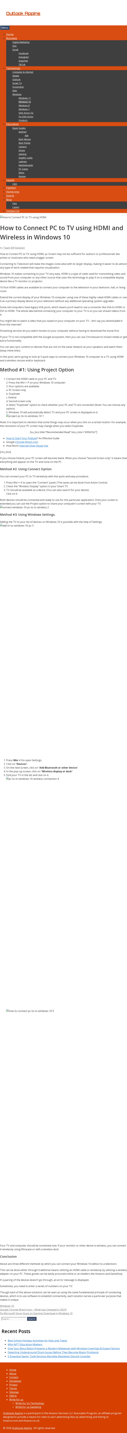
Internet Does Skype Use (33, 445)
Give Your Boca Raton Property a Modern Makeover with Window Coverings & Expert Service (64, 1348)
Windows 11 (25, 98)
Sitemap (14, 1392)
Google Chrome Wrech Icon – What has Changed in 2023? (33, 1309)
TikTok (22, 64)
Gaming (22, 154)
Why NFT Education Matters (25, 1344)
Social (15, 49)
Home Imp (12, 191)
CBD (14, 183)
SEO (14, 45)
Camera (22, 146)
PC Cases (23, 168)
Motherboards (26, 165)
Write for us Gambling (28, 1407)
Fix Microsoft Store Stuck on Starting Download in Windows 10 (36, 1313)
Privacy (13, 1384)
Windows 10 (25, 101)
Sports (10, 195)
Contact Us (12, 211)
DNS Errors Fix (26, 112)
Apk (26, 135)
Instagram (24, 57)
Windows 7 (24, 109)
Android (22, 131)
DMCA (13, 1396)
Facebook (23, 53)
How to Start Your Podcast (21, 438)
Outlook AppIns (23, 13)
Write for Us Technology (29, 1403)
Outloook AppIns (13, 1413)
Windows (17, 94)
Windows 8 (24, 105)
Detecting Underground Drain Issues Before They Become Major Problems (53, 1352)
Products (23, 120)
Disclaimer (15, 1381)
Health (10, 180)
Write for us (16, 1399)
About (12, 1373)
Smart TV (17, 83)
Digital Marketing (20, 42)
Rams (21, 172)
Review (22, 176)
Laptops (23, 161)
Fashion (11, 187)
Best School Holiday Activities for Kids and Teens (37, 1340)
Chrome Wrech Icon (26, 442)
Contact (13, 1377)
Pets (14, 203)
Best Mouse (25, 139)
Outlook (16, 79)
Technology (13, 68)
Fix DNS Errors (26, 116)
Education (12, 124)
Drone (22, 150)
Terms (13, 1388)
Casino (15, 207)
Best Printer (25, 142)
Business (11, 38)
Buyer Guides (19, 128)
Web (14, 90)
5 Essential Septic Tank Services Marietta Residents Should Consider (49, 1356)
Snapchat (23, 60)
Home (10, 34)
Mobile (15, 75)
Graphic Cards (26, 157)
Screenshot (18, 86)
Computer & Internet (22, 72)
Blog (9, 199)
